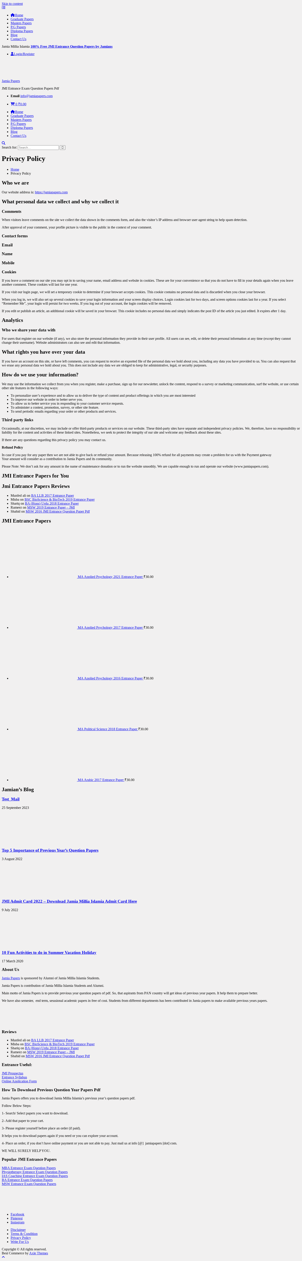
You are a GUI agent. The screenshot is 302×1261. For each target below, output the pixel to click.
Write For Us (20, 1242)
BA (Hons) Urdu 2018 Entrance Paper (52, 503)
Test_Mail (10, 799)
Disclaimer (18, 1230)
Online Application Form (19, 1081)
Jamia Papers (11, 81)
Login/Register (24, 54)
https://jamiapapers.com (51, 192)
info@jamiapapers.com (36, 96)
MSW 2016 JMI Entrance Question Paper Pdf (58, 511)
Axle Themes (38, 1253)
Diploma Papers (22, 31)
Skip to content (12, 4)
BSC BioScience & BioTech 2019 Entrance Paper (60, 499)
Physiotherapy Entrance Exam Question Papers (35, 1172)
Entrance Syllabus (14, 1077)
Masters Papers (21, 23)
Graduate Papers (22, 19)
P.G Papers (18, 27)
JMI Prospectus (12, 1073)
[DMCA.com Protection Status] (13, 1207)
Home (19, 15)
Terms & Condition (24, 1234)
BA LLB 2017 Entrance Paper (52, 495)
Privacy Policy (21, 1238)
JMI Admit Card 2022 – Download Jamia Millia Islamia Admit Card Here (69, 901)
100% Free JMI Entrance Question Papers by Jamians (72, 46)
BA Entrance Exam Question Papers (27, 1180)
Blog (14, 35)
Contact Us (18, 39)
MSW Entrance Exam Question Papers (29, 1184)
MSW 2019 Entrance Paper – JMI (51, 507)
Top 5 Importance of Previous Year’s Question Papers (50, 850)
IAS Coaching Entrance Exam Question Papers (35, 1176)
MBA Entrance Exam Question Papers (29, 1168)
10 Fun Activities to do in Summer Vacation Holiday (49, 952)
